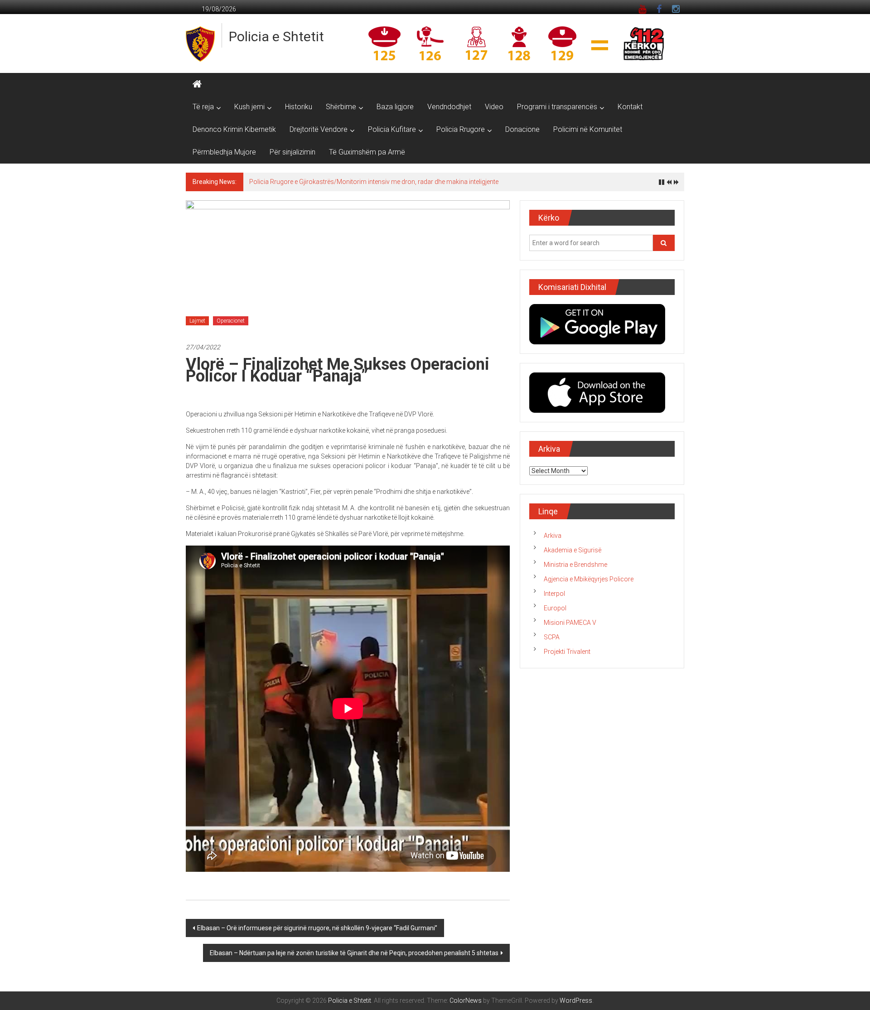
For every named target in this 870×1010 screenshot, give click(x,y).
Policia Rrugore (460, 129)
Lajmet (197, 321)
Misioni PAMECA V (570, 622)
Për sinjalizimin (292, 152)
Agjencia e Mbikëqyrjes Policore (588, 579)
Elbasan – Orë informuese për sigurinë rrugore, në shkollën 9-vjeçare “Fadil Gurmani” (317, 928)
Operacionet (231, 321)
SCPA (552, 637)
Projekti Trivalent (567, 651)
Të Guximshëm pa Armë (367, 152)
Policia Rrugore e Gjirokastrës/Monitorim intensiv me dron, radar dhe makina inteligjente (373, 181)
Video (494, 106)
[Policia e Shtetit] (197, 84)
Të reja (203, 106)
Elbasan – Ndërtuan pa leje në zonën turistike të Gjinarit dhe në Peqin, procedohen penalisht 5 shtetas (354, 953)
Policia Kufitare (392, 129)
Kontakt (630, 106)
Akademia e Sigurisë (572, 550)
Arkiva (552, 535)
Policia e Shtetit (276, 36)
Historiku (298, 106)
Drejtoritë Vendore (319, 129)
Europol (555, 608)
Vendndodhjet (449, 106)
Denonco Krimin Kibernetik (234, 129)
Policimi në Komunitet (587, 129)
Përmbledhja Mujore (224, 152)
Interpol (554, 593)
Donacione (522, 129)
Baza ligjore (395, 106)
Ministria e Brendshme (575, 564)
